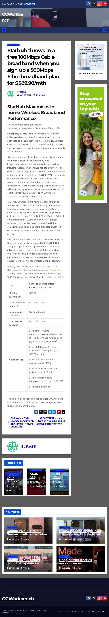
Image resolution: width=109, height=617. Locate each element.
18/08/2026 (14, 539)
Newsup (40, 610)
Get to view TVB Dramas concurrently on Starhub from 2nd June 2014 (22, 422)
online (53, 270)
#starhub (40, 95)
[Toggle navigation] (52, 30)
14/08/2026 (14, 568)
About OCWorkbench (98, 611)
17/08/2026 (67, 539)
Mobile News (12, 527)
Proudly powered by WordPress (15, 610)
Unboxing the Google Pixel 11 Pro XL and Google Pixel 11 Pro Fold (80, 534)
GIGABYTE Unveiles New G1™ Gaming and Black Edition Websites (49, 421)
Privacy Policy (81, 611)
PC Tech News (13, 45)
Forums (70, 611)
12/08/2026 (67, 568)
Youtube (61, 611)
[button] (100, 30)
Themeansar (7, 612)
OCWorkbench (18, 599)
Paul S (23, 91)
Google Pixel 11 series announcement (75, 561)
